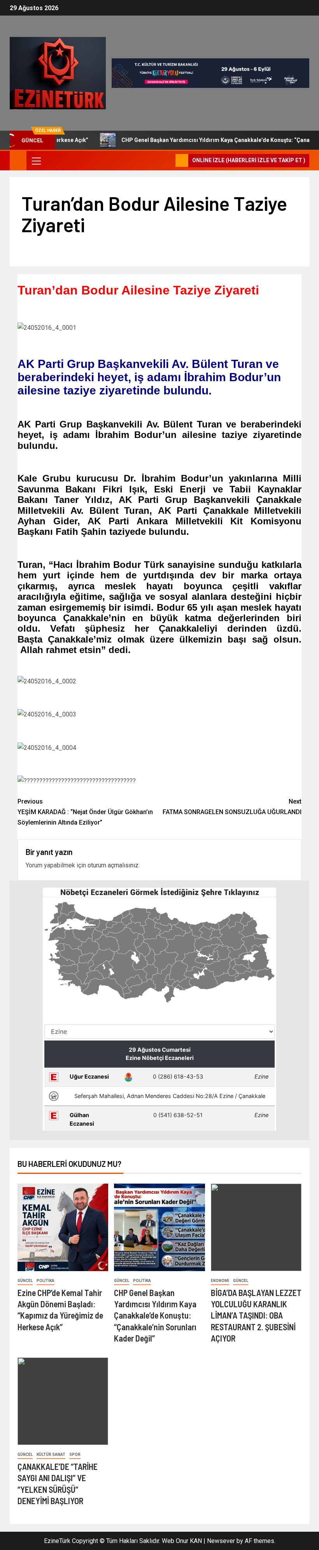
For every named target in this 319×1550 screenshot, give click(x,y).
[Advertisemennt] (210, 72)
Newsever (221, 1541)
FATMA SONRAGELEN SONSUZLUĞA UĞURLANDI (232, 807)
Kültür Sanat (51, 1454)
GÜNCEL (25, 1281)
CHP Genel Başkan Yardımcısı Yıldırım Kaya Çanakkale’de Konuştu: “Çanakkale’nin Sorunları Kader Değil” (155, 1315)
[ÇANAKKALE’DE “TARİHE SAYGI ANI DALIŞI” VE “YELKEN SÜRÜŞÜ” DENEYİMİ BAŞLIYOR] (63, 1401)
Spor (75, 1454)
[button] (36, 160)
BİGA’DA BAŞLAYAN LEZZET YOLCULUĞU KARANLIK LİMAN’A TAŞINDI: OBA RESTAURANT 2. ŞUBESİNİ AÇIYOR (256, 1315)
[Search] (169, 160)
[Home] (18, 160)
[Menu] (36, 160)
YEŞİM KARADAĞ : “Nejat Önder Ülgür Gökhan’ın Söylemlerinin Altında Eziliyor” (85, 812)
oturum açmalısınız (113, 865)
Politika (45, 1281)
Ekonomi (220, 1281)
